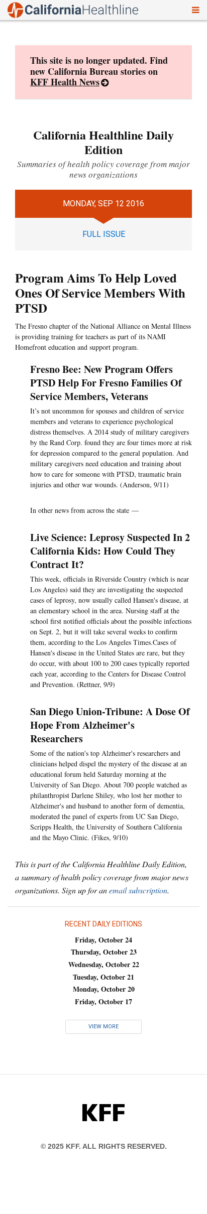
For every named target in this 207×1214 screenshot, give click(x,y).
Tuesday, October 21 (103, 977)
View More (103, 1026)
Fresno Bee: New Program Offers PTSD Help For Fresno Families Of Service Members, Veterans (106, 382)
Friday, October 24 (103, 939)
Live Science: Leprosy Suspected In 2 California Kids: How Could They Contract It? (110, 550)
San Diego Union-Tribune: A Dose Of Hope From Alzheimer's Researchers (110, 725)
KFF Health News (64, 81)
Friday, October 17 (103, 1001)
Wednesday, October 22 (103, 964)
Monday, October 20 (104, 989)
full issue (103, 234)
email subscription (138, 890)
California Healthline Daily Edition (103, 142)
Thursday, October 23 (104, 952)
